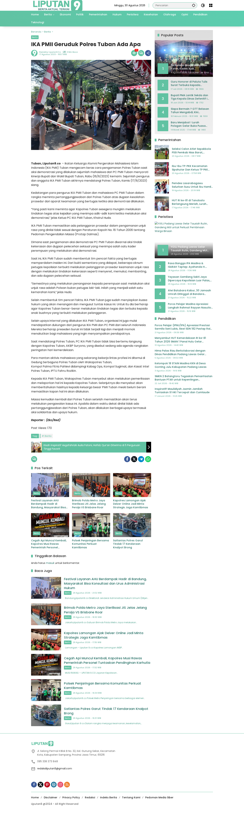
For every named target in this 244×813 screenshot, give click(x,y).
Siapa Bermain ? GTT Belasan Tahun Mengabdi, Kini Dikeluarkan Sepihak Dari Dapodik (190, 110)
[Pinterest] (47, 784)
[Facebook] (127, 459)
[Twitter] (134, 459)
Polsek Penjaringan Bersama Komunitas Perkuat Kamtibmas (90, 544)
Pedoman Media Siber (159, 797)
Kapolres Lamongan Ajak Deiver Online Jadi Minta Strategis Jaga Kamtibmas (130, 504)
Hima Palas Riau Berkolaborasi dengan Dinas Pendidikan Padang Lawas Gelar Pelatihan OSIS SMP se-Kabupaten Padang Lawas (182, 352)
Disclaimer (50, 797)
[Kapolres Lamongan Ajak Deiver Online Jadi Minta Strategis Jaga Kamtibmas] (132, 485)
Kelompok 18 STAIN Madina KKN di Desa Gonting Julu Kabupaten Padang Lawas (180, 365)
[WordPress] (54, 784)
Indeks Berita (108, 797)
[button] (193, 5)
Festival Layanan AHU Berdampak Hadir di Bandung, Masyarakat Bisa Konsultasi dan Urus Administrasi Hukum (48, 504)
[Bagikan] (148, 53)
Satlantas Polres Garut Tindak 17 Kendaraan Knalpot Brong (128, 544)
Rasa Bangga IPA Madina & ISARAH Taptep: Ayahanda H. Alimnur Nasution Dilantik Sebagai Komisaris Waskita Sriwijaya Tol (190, 265)
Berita (35, 37)
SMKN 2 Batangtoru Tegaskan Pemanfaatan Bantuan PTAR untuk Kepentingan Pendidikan (183, 377)
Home (35, 797)
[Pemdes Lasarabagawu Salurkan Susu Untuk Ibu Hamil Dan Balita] (162, 186)
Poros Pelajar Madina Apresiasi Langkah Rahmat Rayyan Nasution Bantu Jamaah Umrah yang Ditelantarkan (190, 305)
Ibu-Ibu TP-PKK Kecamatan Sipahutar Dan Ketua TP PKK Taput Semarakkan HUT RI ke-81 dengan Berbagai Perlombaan (191, 167)
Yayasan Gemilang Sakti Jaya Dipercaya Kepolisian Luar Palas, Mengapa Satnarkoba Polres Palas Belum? (189, 278)
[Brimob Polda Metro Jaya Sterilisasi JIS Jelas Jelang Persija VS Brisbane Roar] (91, 485)
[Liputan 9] (58, 5)
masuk (50, 563)
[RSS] (67, 784)
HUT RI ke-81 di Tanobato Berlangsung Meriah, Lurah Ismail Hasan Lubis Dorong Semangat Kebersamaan (189, 202)
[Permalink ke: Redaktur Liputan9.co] (35, 53)
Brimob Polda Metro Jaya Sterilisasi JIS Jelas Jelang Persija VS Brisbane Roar (89, 504)
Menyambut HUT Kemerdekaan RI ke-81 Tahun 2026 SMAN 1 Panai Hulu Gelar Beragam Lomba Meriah (180, 339)
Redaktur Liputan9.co (50, 52)
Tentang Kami (131, 797)
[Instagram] (60, 784)
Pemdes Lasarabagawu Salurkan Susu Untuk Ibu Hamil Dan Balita (191, 185)
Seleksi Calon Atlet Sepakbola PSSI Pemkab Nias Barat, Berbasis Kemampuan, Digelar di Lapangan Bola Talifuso (191, 150)
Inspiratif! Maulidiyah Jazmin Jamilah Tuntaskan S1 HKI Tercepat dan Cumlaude (182, 390)
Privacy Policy (71, 797)
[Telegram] (141, 459)
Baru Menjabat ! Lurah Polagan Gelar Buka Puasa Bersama (188, 124)
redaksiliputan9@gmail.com (54, 768)
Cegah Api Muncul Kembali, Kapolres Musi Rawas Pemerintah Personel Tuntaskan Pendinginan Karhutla (48, 544)
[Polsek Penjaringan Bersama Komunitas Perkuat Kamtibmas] (91, 525)
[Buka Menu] (211, 5)
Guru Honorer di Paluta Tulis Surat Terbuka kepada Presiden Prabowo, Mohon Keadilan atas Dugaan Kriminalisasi (189, 83)
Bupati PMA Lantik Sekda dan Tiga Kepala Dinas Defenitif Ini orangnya (190, 96)
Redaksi (90, 797)
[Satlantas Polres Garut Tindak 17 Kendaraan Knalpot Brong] (132, 525)
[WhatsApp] (148, 459)
